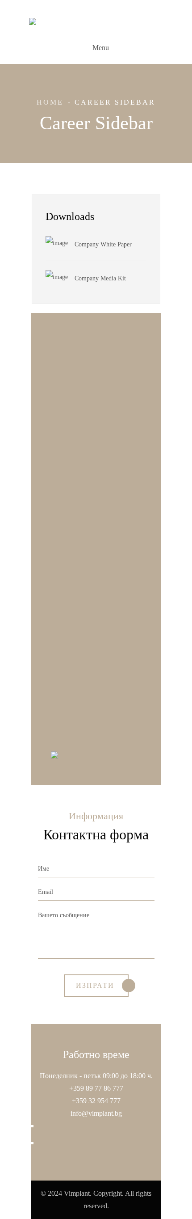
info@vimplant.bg (96, 1113)
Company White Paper (103, 244)
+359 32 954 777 (96, 1101)
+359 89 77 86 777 (96, 1088)
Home (50, 102)
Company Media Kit (100, 278)
